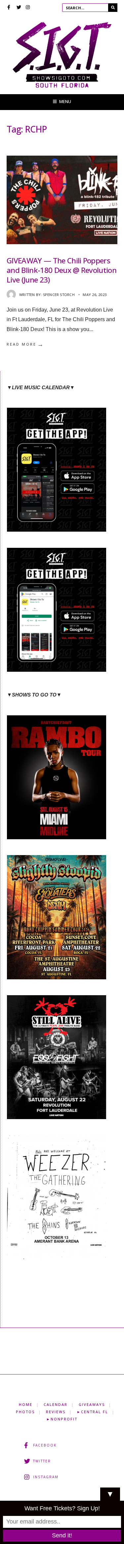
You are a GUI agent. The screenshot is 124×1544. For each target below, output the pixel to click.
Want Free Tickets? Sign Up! (62, 1508)
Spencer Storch (59, 294)
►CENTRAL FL (92, 1411)
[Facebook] (9, 8)
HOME (25, 1404)
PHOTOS (25, 1411)
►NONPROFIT (61, 1418)
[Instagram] (28, 8)
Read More (25, 344)
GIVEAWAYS (92, 1404)
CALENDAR (55, 1404)
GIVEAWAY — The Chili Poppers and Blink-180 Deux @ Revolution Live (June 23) (61, 270)
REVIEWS (55, 1411)
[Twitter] (18, 8)
